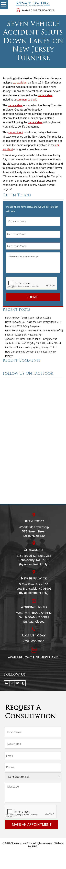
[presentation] (32, 283)
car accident (20, 82)
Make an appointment (32, 824)
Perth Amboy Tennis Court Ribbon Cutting (28, 317)
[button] (4, 4)
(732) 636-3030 (33, 641)
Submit (33, 297)
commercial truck (26, 99)
